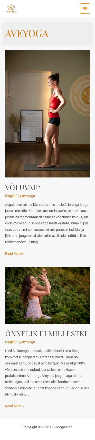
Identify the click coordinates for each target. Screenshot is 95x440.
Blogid (10, 196)
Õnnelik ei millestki (46, 333)
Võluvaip (22, 187)
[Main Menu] (85, 8)
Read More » (14, 253)
